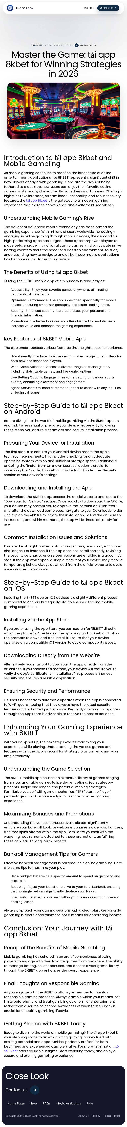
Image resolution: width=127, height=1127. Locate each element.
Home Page (15, 1103)
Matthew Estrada (88, 45)
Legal (117, 1115)
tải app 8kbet (36, 200)
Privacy (96, 1115)
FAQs (46, 1103)
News (34, 1103)
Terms (107, 1115)
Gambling (37, 45)
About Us (83, 1115)
